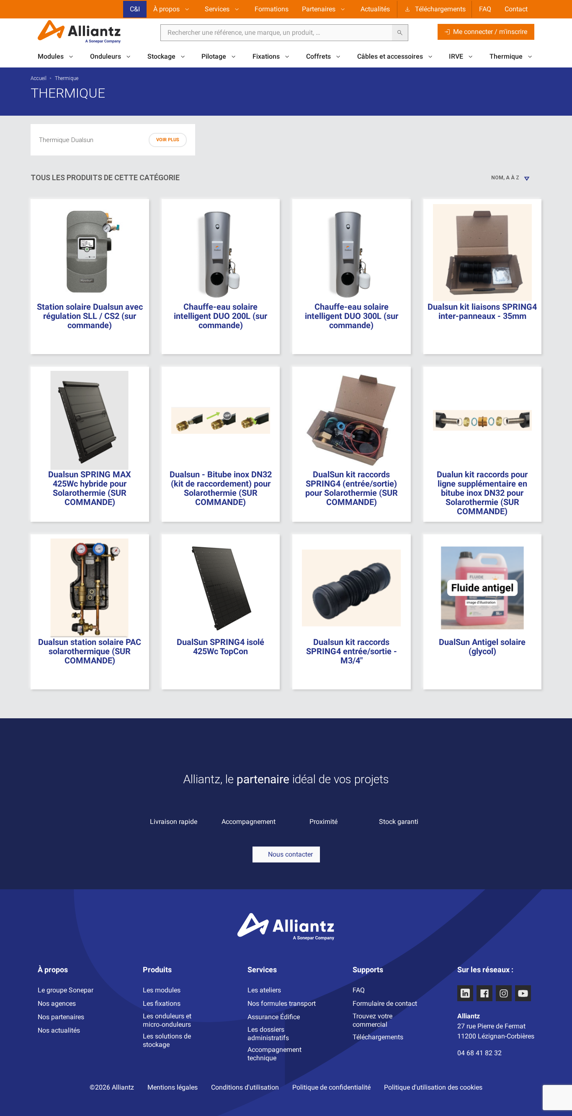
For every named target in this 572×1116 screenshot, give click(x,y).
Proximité (323, 822)
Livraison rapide (173, 822)
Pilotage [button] (213, 56)
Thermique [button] (506, 56)
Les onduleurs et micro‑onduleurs (167, 1020)
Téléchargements (440, 9)
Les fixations (161, 1003)
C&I (135, 9)
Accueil (38, 78)
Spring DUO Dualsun (83, 163)
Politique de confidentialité (331, 1087)
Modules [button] (51, 56)
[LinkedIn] (465, 993)
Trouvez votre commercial (372, 1020)
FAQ (485, 9)
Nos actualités (59, 1030)
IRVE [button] (456, 56)
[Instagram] (504, 993)
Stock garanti (398, 822)
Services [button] (217, 9)
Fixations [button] (266, 56)
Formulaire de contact (385, 1003)
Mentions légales (172, 1087)
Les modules (161, 990)
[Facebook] (484, 993)
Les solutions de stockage (167, 1040)
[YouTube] (523, 993)
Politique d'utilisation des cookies (433, 1087)
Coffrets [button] (318, 56)
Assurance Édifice (273, 1017)
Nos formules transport (281, 1003)
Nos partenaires (61, 1017)
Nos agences (57, 1003)
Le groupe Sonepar (65, 990)
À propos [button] (166, 9)
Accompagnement (249, 822)
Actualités (375, 9)
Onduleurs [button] (105, 56)
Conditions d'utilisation (245, 1087)
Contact (516, 9)
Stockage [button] (161, 56)
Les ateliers (264, 990)
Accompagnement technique (274, 1054)
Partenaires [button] (318, 9)
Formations (272, 9)
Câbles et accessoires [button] (390, 56)
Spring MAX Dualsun (84, 177)
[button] (286, 854)
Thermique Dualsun (66, 140)
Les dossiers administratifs (268, 1033)
